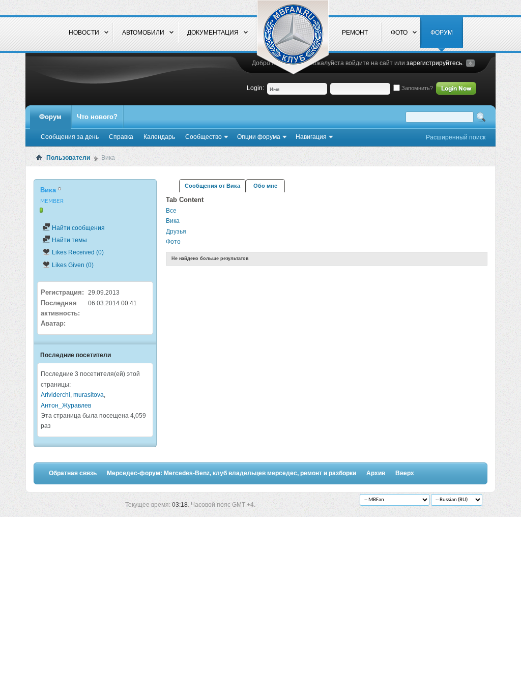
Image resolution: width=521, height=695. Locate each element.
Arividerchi (55, 394)
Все (171, 210)
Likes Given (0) (72, 265)
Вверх (404, 473)
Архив (375, 473)
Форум (50, 117)
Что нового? (97, 117)
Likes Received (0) (77, 252)
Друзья (176, 231)
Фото (173, 241)
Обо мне (265, 186)
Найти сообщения (77, 227)
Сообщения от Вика (212, 186)
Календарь (159, 136)
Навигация (311, 136)
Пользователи (68, 157)
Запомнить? (416, 88)
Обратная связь (73, 473)
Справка (121, 136)
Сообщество (203, 136)
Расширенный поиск (455, 137)
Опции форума (258, 136)
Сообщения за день (70, 136)
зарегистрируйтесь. (435, 63)
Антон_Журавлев (66, 405)
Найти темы (68, 240)
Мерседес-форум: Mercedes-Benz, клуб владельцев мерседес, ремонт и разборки (231, 473)
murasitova (88, 394)
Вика (173, 220)
